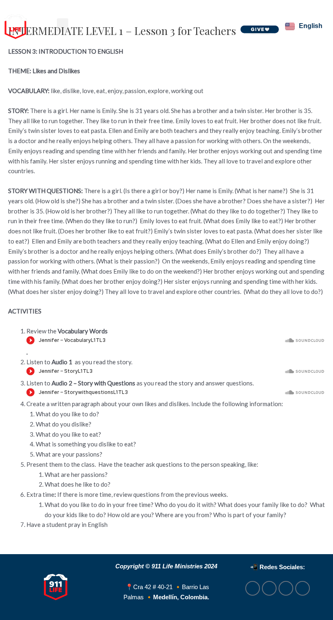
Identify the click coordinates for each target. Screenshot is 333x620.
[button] (62, 25)
